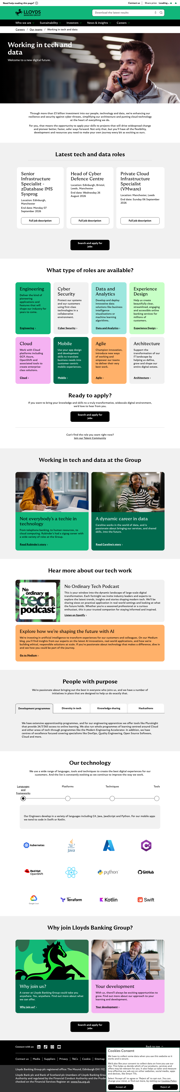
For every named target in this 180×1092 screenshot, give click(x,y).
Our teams (36, 29)
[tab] (34, 708)
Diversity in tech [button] (71, 708)
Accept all (121, 1087)
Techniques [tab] (112, 786)
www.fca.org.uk (80, 1082)
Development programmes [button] (34, 708)
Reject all (165, 1087)
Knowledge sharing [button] (108, 708)
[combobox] (123, 12)
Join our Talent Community (90, 438)
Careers (20, 29)
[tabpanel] (90, 728)
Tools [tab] (157, 786)
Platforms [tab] (68, 786)
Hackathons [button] (146, 708)
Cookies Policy (169, 1081)
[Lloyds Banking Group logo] (28, 13)
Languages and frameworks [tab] (23, 790)
